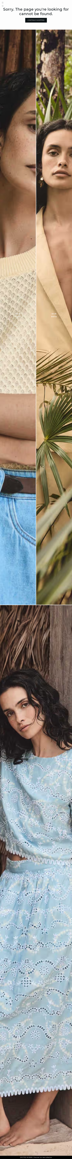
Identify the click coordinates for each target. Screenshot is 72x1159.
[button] (36, 20)
